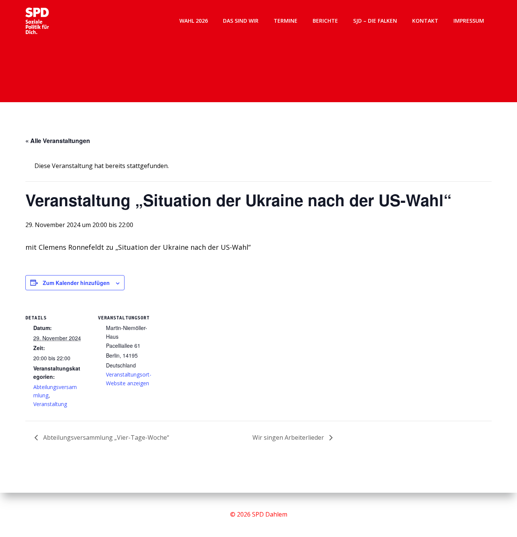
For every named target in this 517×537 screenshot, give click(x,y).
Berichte (325, 20)
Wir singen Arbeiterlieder (288, 437)
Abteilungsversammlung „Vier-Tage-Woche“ (105, 437)
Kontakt (425, 20)
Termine (285, 20)
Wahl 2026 (193, 20)
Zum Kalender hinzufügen (76, 282)
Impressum (468, 20)
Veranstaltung (50, 404)
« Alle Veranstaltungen (57, 140)
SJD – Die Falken (375, 20)
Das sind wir (240, 20)
